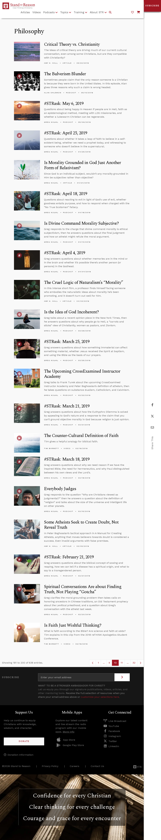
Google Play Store (73, 745)
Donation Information (20, 754)
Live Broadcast (117, 721)
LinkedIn (113, 746)
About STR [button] (97, 12)
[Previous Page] (92, 663)
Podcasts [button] (49, 12)
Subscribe (152, 5)
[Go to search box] (110, 12)
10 (116, 663)
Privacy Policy (50, 766)
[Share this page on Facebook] (152, 404)
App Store (69, 739)
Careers (74, 766)
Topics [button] (64, 12)
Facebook (114, 731)
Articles (25, 12)
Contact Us (97, 766)
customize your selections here (100, 696)
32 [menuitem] (134, 662)
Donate (24, 741)
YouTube (113, 726)
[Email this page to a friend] (152, 427)
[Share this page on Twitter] (152, 416)
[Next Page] (140, 663)
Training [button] (79, 12)
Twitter (112, 741)
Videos (36, 12)
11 (123, 663)
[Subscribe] (122, 677)
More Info (68, 731)
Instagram (114, 736)
